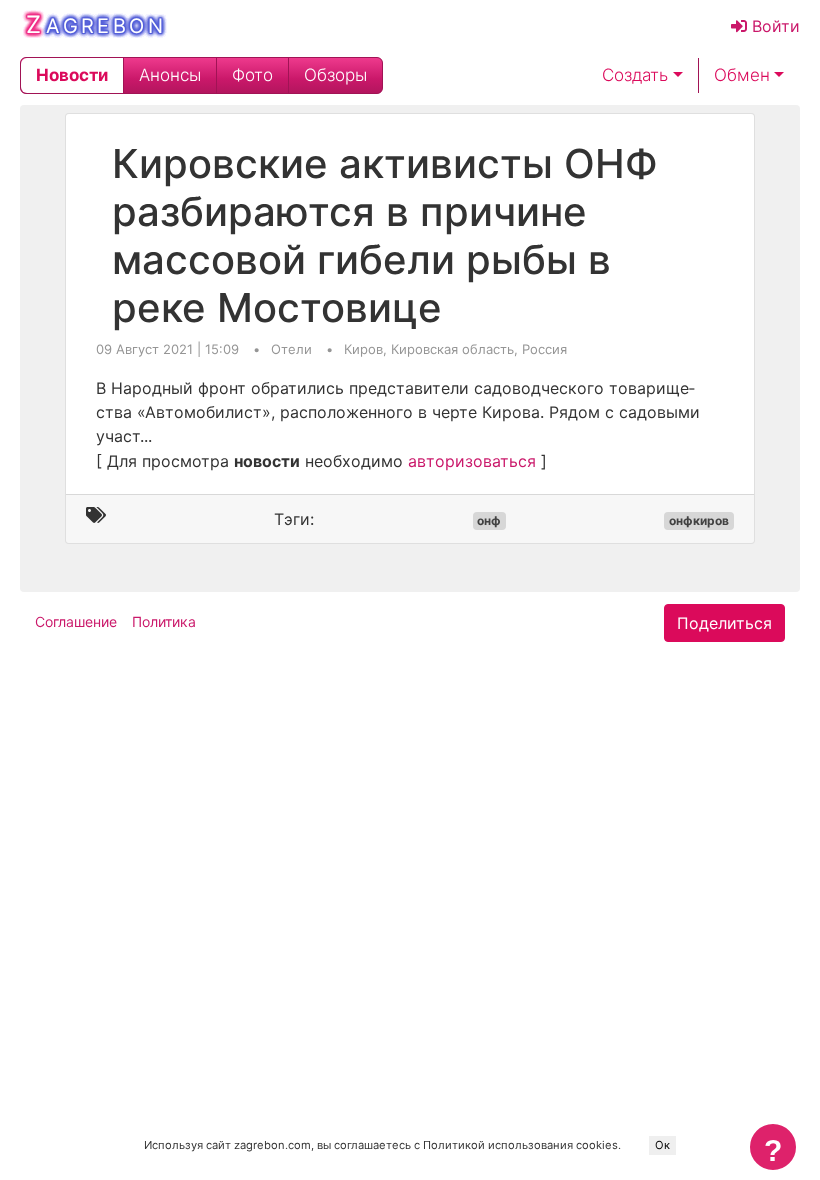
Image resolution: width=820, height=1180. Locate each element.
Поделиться (724, 623)
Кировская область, (456, 349)
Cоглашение (76, 621)
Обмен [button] (742, 75)
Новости (72, 75)
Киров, (367, 349)
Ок (662, 1145)
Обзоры (335, 75)
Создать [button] (635, 75)
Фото (252, 75)
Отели (293, 349)
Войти (773, 26)
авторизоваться (472, 461)
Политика (164, 621)
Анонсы (170, 75)
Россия (544, 349)
